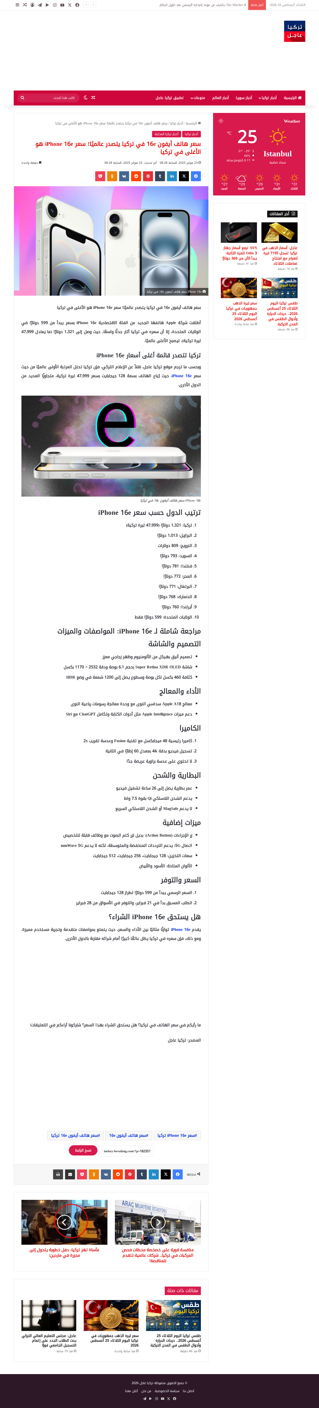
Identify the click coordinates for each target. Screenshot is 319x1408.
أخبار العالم (220, 97)
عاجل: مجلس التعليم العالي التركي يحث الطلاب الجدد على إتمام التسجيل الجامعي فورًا (49, 1340)
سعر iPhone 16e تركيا (176, 1135)
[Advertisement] (110, 51)
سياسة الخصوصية (167, 1391)
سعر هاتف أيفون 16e (127, 1135)
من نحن (146, 1391)
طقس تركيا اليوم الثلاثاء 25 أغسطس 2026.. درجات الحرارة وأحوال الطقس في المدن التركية (176, 1340)
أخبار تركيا (269, 97)
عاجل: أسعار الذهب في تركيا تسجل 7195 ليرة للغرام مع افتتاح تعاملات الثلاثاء (192, 5)
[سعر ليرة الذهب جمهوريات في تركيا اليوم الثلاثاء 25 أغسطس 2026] (111, 1315)
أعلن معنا (131, 1391)
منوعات (199, 97)
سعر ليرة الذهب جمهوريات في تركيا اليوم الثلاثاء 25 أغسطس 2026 (114, 1340)
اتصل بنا (188, 1391)
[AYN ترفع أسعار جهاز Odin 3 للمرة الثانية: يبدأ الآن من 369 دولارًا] (239, 232)
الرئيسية (291, 97)
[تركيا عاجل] (294, 31)
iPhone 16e (182, 376)
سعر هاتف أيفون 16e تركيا (74, 1135)
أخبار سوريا (244, 97)
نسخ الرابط (83, 1150)
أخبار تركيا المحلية (166, 134)
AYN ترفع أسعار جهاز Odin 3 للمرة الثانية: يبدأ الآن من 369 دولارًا (239, 253)
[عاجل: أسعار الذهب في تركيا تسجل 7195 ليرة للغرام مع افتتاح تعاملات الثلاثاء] (279, 232)
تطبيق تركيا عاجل (170, 97)
